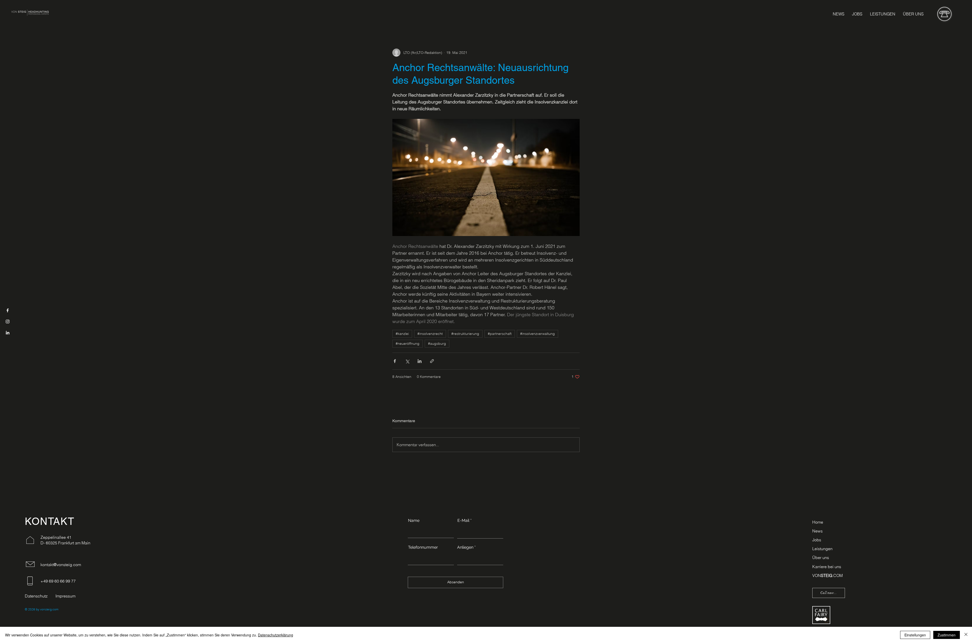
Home (817, 522)
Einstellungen (915, 634)
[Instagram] (7, 321)
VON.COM (827, 575)
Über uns (820, 557)
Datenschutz (36, 595)
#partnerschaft (500, 333)
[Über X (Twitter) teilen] (407, 361)
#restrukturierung (465, 333)
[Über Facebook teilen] (394, 361)
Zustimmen (947, 634)
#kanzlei (402, 333)
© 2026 (30, 609)
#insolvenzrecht (430, 333)
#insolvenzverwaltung (537, 333)
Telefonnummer (423, 547)
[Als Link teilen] (432, 361)
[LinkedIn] (7, 332)
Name (413, 521)
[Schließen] (966, 635)
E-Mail (463, 521)
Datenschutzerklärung (275, 634)
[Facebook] (7, 310)
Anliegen (465, 547)
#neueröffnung (407, 343)
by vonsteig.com (46, 609)
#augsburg (437, 343)
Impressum (65, 595)
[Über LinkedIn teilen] (419, 361)
